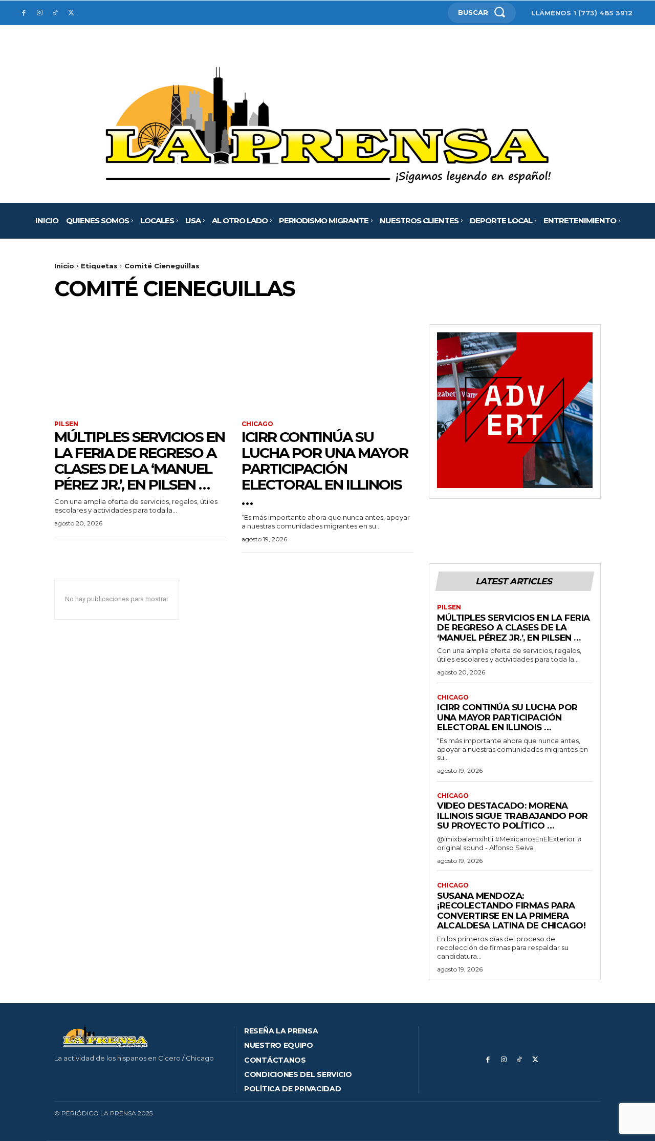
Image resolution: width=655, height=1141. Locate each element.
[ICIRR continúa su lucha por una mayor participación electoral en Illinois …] (327, 367)
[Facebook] (23, 13)
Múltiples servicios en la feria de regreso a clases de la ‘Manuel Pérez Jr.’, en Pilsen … (139, 460)
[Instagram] (39, 13)
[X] (71, 13)
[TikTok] (55, 13)
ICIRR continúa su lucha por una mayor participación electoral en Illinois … (325, 468)
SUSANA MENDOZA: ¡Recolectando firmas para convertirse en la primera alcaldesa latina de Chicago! (511, 911)
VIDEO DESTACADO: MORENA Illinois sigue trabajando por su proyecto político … (512, 815)
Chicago (257, 424)
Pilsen (66, 424)
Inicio (64, 266)
